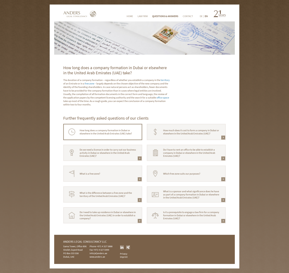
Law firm (143, 16)
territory (165, 80)
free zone (89, 83)
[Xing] (128, 247)
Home (130, 16)
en (206, 16)
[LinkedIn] (122, 247)
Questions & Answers (165, 16)
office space (163, 97)
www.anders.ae (97, 256)
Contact (188, 16)
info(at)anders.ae (98, 253)
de (201, 16)
